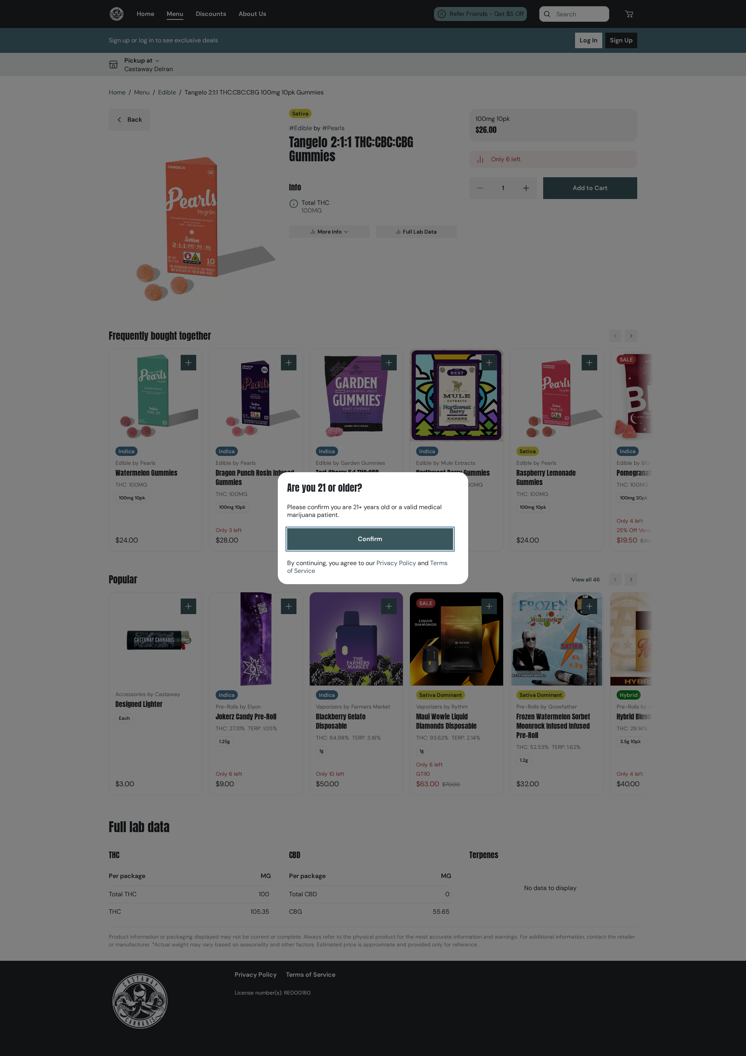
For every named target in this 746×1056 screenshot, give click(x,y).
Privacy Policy (396, 563)
